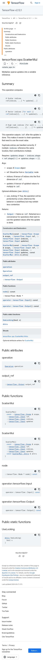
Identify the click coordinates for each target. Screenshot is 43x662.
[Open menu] (3, 3)
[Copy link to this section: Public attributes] (25, 350)
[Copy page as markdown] (12, 64)
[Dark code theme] (35, 95)
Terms (4, 645)
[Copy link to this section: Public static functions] (33, 522)
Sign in (37, 3)
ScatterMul (8, 234)
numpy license (14, 580)
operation (7, 267)
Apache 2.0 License (8, 573)
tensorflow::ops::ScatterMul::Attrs (15, 336)
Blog (3, 596)
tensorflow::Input (22, 236)
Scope (17, 168)
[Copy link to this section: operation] (15, 357)
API (14, 18)
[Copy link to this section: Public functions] (25, 396)
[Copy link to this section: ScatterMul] (16, 403)
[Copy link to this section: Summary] (16, 84)
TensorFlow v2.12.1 (12, 10)
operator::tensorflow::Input (16, 300)
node (5, 292)
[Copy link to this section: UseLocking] (17, 529)
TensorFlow (6, 18)
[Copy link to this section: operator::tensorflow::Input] (34, 483)
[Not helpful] (20, 23)
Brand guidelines (8, 633)
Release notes (7, 625)
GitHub (4, 603)
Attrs (25, 191)
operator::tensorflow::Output (17, 306)
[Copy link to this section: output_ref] (16, 376)
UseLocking (8, 320)
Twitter (4, 607)
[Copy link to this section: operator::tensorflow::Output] (36, 502)
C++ (36, 18)
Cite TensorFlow (8, 637)
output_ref (8, 275)
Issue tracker (7, 621)
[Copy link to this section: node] (10, 465)
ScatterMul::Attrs (11, 255)
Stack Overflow (7, 629)
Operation (7, 271)
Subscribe (35, 651)
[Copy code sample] (39, 95)
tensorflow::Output (14, 279)
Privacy (12, 645)
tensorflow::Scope (30, 234)
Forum (4, 600)
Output (10, 214)
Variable (29, 172)
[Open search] (31, 2)
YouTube (5, 611)
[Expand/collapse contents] (15, 28)
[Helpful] (16, 23)
